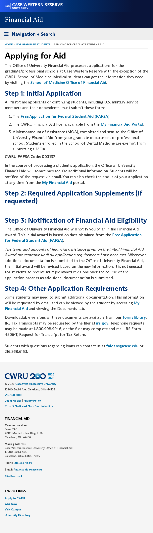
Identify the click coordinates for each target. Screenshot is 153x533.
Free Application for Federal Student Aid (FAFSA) (65, 116)
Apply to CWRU (15, 498)
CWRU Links (15, 491)
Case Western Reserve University (35, 384)
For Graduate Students (33, 44)
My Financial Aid (57, 182)
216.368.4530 (23, 463)
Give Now (11, 504)
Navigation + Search (28, 35)
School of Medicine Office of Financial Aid (68, 82)
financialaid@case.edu (28, 469)
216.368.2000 (14, 395)
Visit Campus (13, 509)
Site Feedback (14, 476)
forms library (134, 317)
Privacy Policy (32, 400)
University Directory (17, 515)
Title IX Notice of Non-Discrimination (29, 406)
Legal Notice (13, 400)
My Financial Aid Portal (122, 124)
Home (9, 44)
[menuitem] (76, 498)
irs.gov (102, 323)
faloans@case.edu (122, 345)
